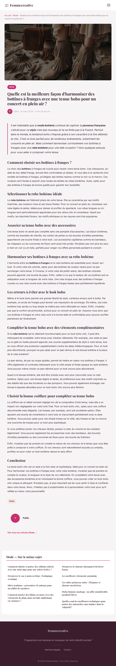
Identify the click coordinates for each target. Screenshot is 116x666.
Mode (15, 15)
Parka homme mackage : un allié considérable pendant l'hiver (85, 593)
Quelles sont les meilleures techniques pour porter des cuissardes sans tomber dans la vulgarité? (84, 604)
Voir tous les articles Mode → (22, 532)
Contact (67, 649)
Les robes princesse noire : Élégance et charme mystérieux (81, 584)
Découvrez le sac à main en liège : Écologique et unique (30, 577)
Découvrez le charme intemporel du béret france (82, 568)
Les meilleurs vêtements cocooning (79, 575)
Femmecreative (19, 5)
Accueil (8, 15)
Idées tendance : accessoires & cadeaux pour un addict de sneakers (30, 587)
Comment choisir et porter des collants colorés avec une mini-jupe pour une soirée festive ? (31, 568)
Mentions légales (52, 649)
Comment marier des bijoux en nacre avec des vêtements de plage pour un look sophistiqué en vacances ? (31, 597)
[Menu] (108, 5)
